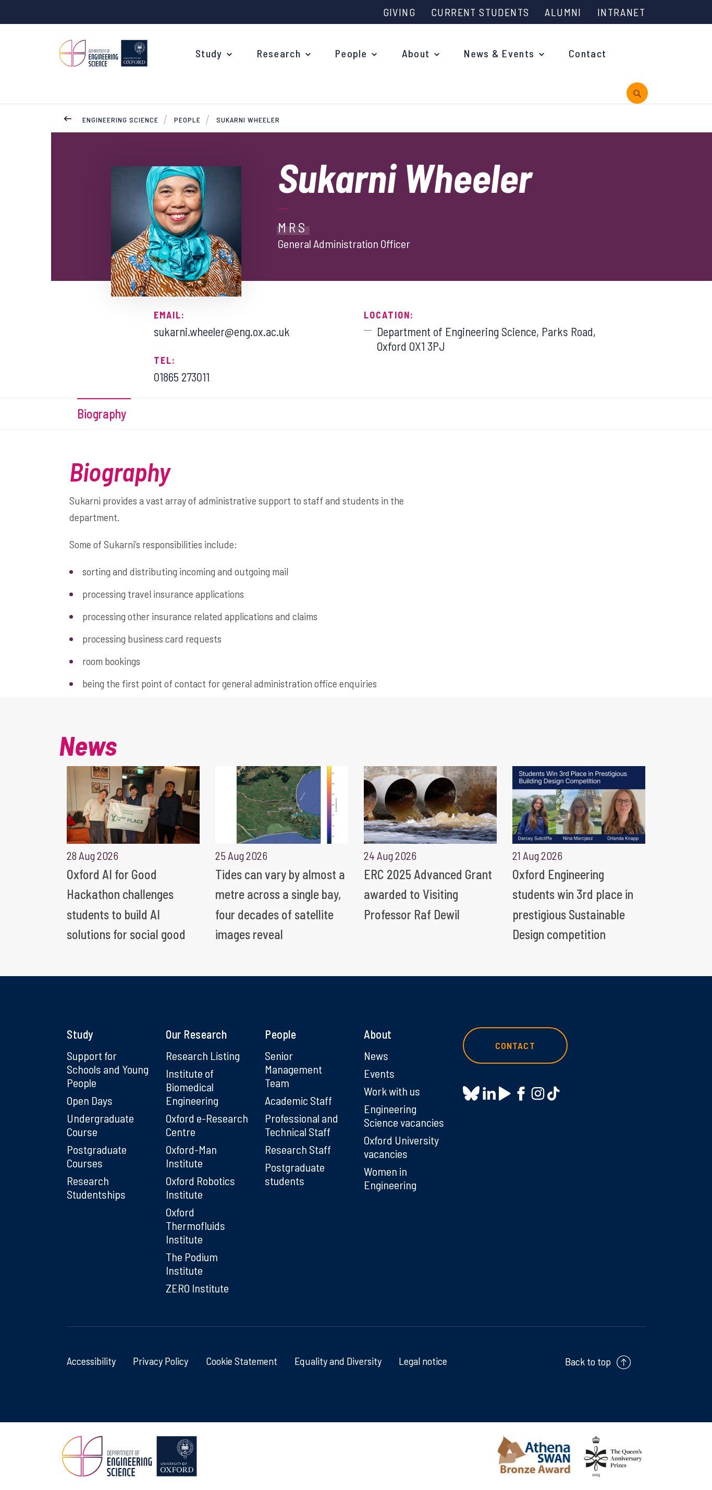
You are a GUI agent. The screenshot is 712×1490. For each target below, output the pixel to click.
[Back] (67, 117)
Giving (399, 12)
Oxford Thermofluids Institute (195, 1225)
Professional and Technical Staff (301, 1124)
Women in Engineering (390, 1177)
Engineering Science (120, 119)
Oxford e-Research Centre (207, 1124)
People (351, 53)
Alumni (563, 12)
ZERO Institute (197, 1288)
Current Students (480, 12)
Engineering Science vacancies (404, 1115)
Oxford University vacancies (401, 1146)
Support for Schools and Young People (108, 1069)
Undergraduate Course (100, 1124)
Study (209, 53)
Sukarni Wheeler (248, 119)
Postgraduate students (295, 1173)
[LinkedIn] (489, 1093)
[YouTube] (505, 1093)
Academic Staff (298, 1100)
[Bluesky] (471, 1094)
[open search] (637, 93)
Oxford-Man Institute (191, 1155)
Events (379, 1073)
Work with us (392, 1091)
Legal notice (423, 1360)
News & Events (499, 53)
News (376, 1055)
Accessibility (91, 1360)
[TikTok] (553, 1093)
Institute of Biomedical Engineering (192, 1086)
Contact (587, 53)
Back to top (588, 1361)
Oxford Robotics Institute (200, 1187)
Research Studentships (96, 1187)
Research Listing (203, 1055)
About (416, 53)
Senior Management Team (293, 1069)
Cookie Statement (241, 1360)
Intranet (621, 12)
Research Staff (298, 1149)
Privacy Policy (160, 1360)
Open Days (90, 1100)
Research (279, 53)
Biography (101, 413)
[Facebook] (521, 1093)
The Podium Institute (192, 1263)
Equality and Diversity (338, 1360)
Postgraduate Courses (97, 1155)
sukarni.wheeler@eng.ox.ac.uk (222, 331)
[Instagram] (538, 1093)
